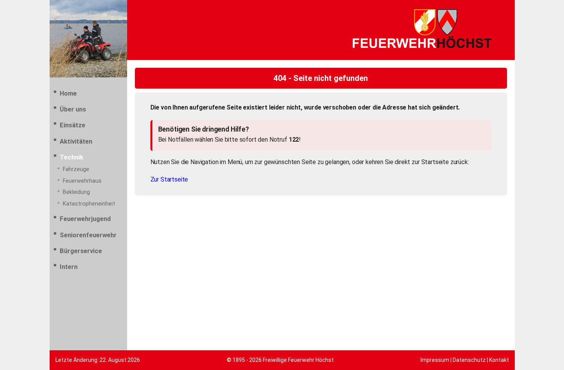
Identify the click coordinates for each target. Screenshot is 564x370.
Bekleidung (76, 192)
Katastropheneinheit (89, 203)
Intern (69, 267)
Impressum (435, 360)
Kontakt (499, 360)
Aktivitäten (76, 141)
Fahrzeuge (76, 169)
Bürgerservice (81, 251)
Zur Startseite (169, 179)
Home (68, 93)
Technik (71, 157)
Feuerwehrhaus (82, 181)
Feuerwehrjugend (85, 219)
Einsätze (72, 125)
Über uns (73, 109)
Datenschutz (469, 360)
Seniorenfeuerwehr (88, 235)
